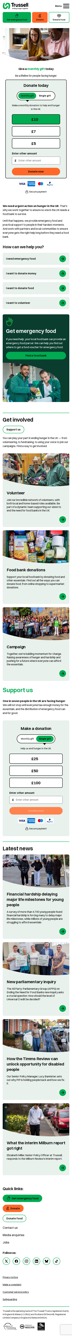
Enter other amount (24, 153)
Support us (13, 429)
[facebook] (16, 1261)
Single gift (45, 95)
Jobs (6, 1242)
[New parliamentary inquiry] (36, 979)
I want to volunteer (18, 302)
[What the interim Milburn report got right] (36, 1139)
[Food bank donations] (36, 567)
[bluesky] (46, 1261)
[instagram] (26, 1261)
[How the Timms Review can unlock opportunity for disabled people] (36, 1059)
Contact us (10, 1228)
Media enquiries (13, 1235)
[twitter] (6, 1261)
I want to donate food (20, 288)
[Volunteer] (36, 490)
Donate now (36, 171)
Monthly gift (27, 95)
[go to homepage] (15, 6)
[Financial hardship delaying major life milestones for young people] (36, 897)
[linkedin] (36, 1261)
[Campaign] (36, 644)
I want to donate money (21, 273)
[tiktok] (56, 1261)
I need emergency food (21, 258)
